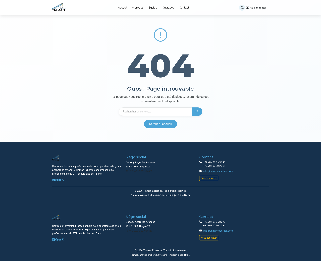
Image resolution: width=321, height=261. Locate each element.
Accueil (122, 7)
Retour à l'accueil (160, 124)
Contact (184, 7)
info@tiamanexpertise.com (218, 171)
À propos (137, 7)
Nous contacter (209, 178)
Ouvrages (168, 7)
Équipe (152, 7)
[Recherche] (242, 8)
